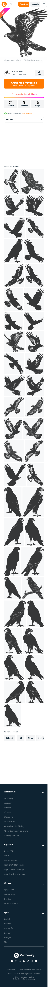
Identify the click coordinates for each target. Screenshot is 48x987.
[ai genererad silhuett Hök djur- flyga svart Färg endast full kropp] (11, 179)
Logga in (35, 4)
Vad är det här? (27, 114)
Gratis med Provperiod (24, 84)
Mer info (9, 118)
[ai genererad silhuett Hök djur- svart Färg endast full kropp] (30, 685)
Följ (39, 74)
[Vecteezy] (4, 4)
